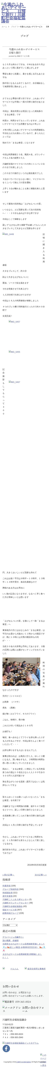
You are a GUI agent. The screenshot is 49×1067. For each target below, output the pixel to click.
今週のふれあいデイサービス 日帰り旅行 (26, 51)
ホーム (4, 27)
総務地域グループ (11, 913)
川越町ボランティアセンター (16, 903)
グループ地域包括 (11, 889)
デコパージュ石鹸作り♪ (13, 937)
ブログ (13, 27)
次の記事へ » (40, 875)
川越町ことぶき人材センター (16, 899)
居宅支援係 (8, 896)
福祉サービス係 (10, 910)
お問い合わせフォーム (33, 1009)
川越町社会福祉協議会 (13, 906)
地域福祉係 (8, 893)
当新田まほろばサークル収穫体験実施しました (24, 944)
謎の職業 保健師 (11, 940)
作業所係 (7, 886)
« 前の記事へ (8, 875)
